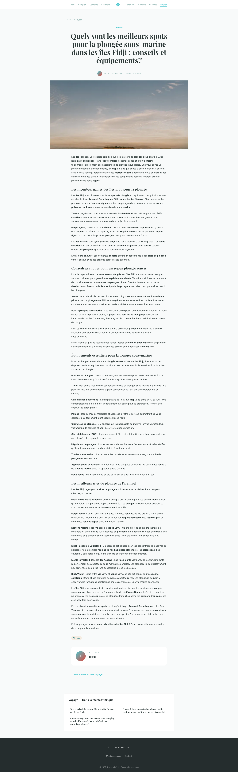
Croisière (105, 4)
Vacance (153, 4)
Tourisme (141, 4)
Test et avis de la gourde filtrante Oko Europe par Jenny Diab (92, 710)
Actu (73, 4)
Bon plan (82, 4)
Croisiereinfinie (119, 747)
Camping (94, 4)
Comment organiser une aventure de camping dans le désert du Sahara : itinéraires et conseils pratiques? (92, 721)
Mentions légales (113, 756)
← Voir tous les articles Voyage (86, 674)
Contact (128, 756)
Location (130, 4)
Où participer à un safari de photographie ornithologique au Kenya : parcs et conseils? (144, 710)
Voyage (163, 4)
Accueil (70, 20)
